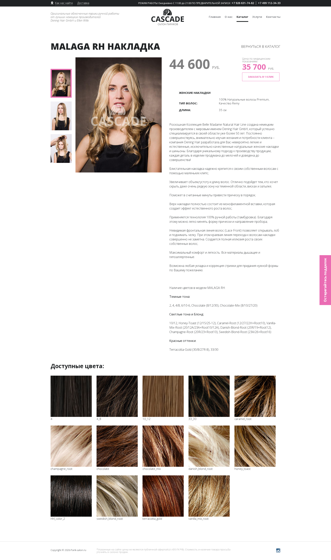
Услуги (257, 17)
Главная (215, 17)
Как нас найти (64, 3)
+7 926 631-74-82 (243, 3)
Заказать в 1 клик (261, 76)
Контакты (273, 17)
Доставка (83, 3)
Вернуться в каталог (260, 46)
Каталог (242, 17)
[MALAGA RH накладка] (118, 114)
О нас (229, 17)
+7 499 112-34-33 (269, 3)
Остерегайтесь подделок (325, 280)
